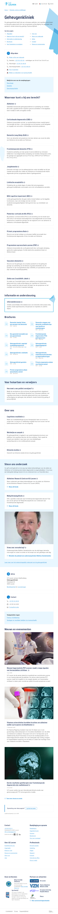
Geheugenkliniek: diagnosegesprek (41, 344)
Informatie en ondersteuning (14, 39)
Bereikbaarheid (11, 587)
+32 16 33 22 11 (8, 828)
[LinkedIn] (20, 834)
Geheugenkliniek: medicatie (19, 352)
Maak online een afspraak (16, 57)
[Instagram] (17, 834)
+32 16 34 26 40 (19, 60)
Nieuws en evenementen (38, 44)
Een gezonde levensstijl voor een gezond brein (19, 335)
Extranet (32, 855)
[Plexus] (34, 896)
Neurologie (10, 83)
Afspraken (9, 34)
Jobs (6, 858)
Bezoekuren (33, 836)
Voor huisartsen (13, 70)
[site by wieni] (51, 911)
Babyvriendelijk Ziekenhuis (21, 887)
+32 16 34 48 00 (21, 63)
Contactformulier (14, 607)
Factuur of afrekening (13, 617)
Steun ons (7, 855)
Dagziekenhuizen (34, 831)
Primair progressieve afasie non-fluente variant (44, 363)
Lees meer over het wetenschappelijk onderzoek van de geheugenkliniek (26, 562)
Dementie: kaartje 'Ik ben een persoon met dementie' (18, 323)
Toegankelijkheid (23, 911)
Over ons (34, 34)
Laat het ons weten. (31, 808)
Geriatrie (9, 86)
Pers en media (33, 860)
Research (32, 853)
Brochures (9, 41)
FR (10, 348)
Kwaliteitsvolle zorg (10, 845)
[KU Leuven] (34, 880)
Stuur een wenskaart (35, 838)
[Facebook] (15, 834)
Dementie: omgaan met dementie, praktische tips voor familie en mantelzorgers (44, 325)
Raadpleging (33, 828)
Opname (32, 833)
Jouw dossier (44, 3)
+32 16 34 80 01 (25, 66)
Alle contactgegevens (10, 832)
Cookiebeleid (9, 911)
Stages (31, 850)
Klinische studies (34, 845)
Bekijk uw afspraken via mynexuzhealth (20, 73)
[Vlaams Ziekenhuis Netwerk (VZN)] (34, 886)
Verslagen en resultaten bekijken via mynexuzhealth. (22, 620)
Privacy (16, 911)
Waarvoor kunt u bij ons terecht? (15, 36)
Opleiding (32, 848)
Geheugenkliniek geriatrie (18, 362)
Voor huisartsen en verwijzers (14, 44)
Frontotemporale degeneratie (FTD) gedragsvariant (41, 336)
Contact (34, 41)
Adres (33, 39)
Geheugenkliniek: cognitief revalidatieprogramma (18, 344)
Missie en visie (8, 850)
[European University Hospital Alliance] (34, 890)
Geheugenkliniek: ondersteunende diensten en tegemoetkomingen (44, 354)
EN (25, 347)
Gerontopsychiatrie (12, 88)
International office (34, 858)
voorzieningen (22, 587)
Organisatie (7, 848)
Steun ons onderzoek (37, 36)
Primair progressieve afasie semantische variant (18, 371)
